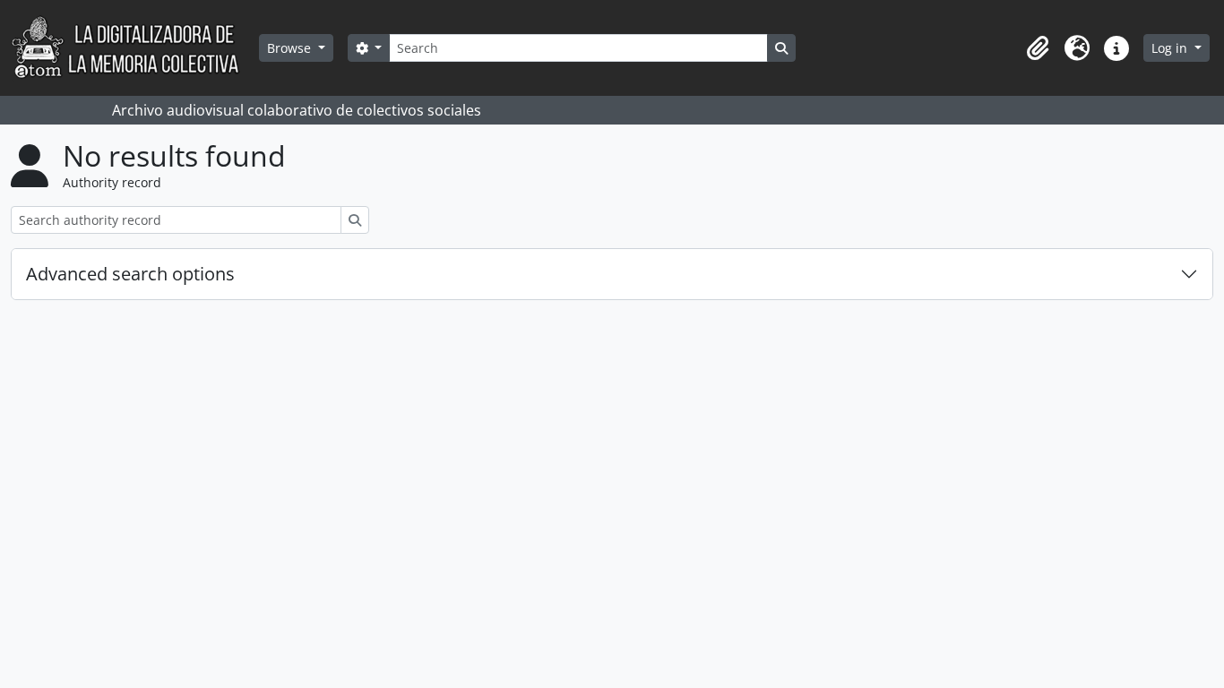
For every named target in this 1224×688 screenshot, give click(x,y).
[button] (1037, 48)
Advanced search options (130, 274)
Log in (1171, 47)
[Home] (135, 48)
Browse (291, 47)
